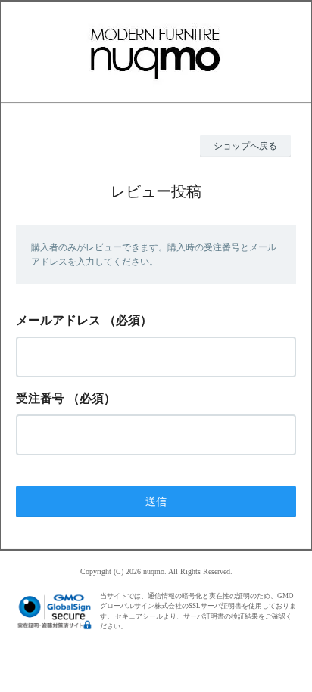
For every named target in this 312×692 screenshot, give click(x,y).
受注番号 (40, 398)
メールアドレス (58, 320)
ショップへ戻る (245, 146)
